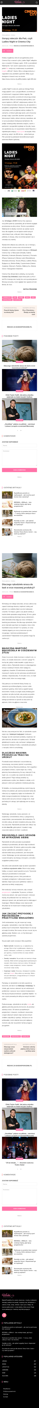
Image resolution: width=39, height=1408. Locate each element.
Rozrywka (17, 299)
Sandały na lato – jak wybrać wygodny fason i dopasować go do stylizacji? (25, 522)
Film (15, 297)
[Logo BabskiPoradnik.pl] (19, 2)
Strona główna (6, 35)
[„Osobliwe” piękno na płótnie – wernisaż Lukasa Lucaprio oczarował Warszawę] (19, 409)
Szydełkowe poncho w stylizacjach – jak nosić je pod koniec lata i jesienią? (24, 495)
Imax (27, 297)
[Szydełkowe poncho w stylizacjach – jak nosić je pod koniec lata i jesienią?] (7, 495)
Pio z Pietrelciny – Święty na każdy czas (28, 312)
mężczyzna (20, 131)
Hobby (21, 297)
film (7, 68)
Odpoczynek (7, 299)
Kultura (13, 35)
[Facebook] (4, 1315)
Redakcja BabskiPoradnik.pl (24, 45)
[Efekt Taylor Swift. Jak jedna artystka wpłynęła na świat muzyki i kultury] (19, 380)
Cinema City (7, 297)
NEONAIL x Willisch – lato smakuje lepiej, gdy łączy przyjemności (23, 504)
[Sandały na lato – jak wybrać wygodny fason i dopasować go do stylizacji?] (7, 522)
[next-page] (21, 430)
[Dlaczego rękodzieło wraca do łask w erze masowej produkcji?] (19, 351)
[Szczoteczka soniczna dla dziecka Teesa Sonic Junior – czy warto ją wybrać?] (7, 532)
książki (4, 71)
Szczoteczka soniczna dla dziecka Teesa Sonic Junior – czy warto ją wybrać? (25, 532)
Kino (33, 297)
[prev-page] (17, 430)
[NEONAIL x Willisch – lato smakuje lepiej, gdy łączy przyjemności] (7, 504)
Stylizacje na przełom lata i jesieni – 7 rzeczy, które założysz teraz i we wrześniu (25, 513)
